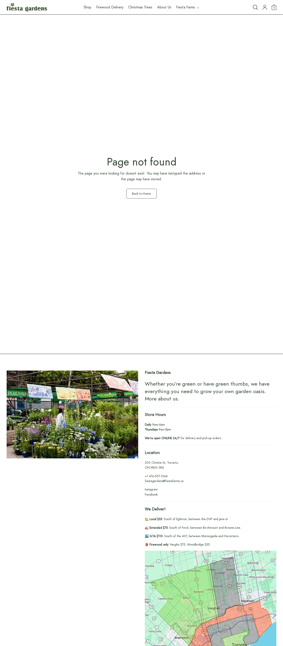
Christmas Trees (140, 7)
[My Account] (265, 7)
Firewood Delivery (109, 7)
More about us (161, 398)
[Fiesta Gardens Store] (27, 7)
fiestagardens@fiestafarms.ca (164, 481)
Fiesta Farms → (188, 7)
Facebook (151, 494)
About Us (164, 7)
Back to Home (141, 193)
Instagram (151, 489)
